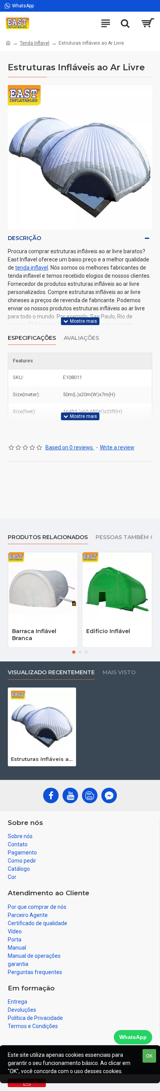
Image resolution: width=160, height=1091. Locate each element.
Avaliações (81, 338)
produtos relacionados (48, 537)
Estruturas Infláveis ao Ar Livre (42, 759)
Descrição (24, 238)
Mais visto (119, 672)
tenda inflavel (31, 267)
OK (149, 1056)
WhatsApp (133, 1037)
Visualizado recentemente (51, 672)
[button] (73, 652)
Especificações (32, 338)
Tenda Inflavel (34, 43)
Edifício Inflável (108, 631)
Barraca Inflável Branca (34, 635)
